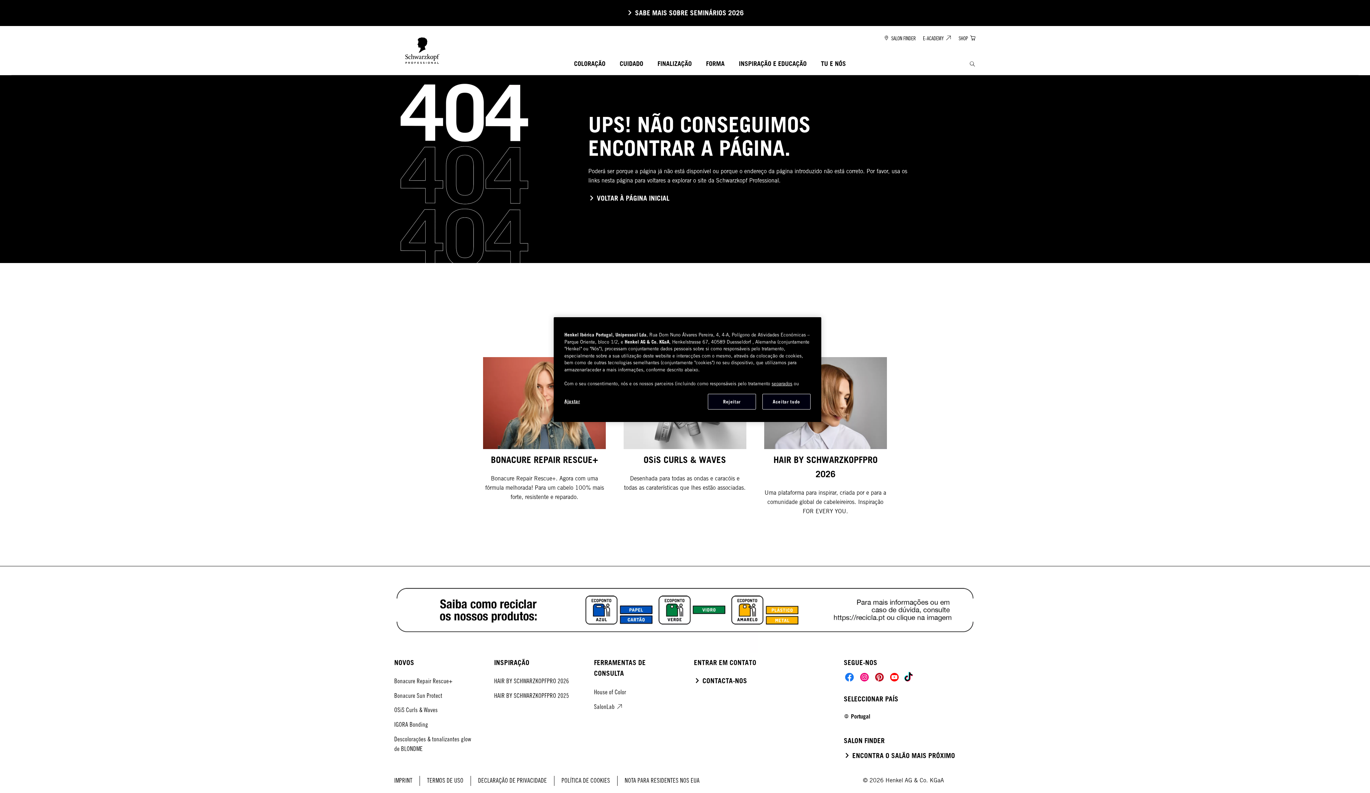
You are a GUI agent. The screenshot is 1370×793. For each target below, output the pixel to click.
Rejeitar (732, 402)
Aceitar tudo (786, 402)
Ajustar (572, 401)
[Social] (849, 677)
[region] (687, 369)
